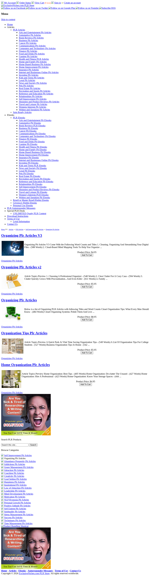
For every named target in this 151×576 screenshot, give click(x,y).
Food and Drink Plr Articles (32, 53)
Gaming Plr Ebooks (28, 144)
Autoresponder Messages (40, 570)
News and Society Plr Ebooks (33, 168)
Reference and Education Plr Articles (36, 93)
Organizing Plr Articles (52, 229)
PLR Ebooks (19, 117)
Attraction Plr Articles (14, 470)
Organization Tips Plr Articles (24, 333)
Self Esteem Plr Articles (15, 508)
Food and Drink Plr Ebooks (32, 141)
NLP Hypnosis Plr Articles (16, 500)
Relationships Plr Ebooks (30, 184)
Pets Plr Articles (26, 85)
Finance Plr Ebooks (28, 139)
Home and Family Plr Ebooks (33, 149)
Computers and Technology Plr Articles (37, 48)
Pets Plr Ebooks (26, 173)
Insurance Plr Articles (29, 69)
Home (10, 24)
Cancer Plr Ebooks (27, 131)
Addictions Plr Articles (14, 464)
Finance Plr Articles (28, 51)
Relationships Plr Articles (30, 96)
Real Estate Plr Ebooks (29, 176)
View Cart (39, 2)
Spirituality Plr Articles (14, 511)
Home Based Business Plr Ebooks (35, 152)
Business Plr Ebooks (28, 128)
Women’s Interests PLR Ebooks (34, 195)
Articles (11, 229)
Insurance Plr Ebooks (29, 157)
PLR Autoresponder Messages (21, 208)
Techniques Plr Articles (15, 520)
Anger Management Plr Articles (18, 467)
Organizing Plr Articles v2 (21, 267)
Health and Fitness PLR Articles (34, 59)
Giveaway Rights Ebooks (25, 203)
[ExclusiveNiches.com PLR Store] (17, 5)
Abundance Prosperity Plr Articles (20, 461)
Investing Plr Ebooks (28, 163)
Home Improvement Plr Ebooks (34, 155)
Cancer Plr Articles (27, 43)
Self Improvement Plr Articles (32, 99)
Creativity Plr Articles (14, 476)
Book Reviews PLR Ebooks (32, 125)
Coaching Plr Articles (14, 473)
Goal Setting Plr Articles (15, 479)
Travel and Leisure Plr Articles (33, 104)
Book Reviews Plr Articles (31, 38)
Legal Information (21, 221)
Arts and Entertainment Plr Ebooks (35, 120)
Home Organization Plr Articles (25, 365)
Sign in (57, 2)
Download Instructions (17, 216)
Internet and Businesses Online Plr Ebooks (39, 160)
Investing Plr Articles (28, 75)
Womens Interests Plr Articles (32, 107)
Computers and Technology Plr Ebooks (37, 136)
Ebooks (22, 570)
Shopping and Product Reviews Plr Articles (39, 101)
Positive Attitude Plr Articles (17, 505)
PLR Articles (19, 30)
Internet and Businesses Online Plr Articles (39, 72)
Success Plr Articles (13, 517)
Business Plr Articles (28, 40)
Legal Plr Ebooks (27, 171)
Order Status (25, 2)
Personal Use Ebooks (23, 205)
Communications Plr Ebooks (32, 133)
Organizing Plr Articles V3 (21, 235)
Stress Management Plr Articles (18, 514)
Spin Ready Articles (22, 112)
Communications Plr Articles (32, 46)
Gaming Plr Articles (28, 56)
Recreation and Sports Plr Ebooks (34, 179)
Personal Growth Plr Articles (17, 502)
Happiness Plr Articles (14, 482)
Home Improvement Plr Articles (34, 67)
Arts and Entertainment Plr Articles (35, 32)
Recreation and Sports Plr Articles (34, 91)
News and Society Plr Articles (33, 83)
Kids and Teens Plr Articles (31, 77)
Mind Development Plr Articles (18, 494)
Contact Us (12, 224)
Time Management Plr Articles (18, 523)
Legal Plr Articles (27, 80)
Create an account (72, 2)
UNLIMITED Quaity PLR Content (29, 213)
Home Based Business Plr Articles (35, 64)
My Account (10, 2)
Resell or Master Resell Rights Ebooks (31, 200)
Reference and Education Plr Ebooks (36, 181)
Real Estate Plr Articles (29, 88)
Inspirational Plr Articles (15, 485)
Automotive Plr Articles (30, 35)
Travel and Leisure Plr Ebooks (33, 192)
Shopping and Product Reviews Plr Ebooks (39, 189)
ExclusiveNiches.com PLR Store (34, 573)
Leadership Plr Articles (14, 491)
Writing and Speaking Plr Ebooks (34, 197)
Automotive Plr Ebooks (30, 123)
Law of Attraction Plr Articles (18, 488)
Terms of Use (13, 219)
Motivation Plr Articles (14, 497)
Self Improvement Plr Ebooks (32, 187)
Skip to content (8, 19)
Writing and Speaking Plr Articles (34, 109)
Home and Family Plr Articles (33, 61)
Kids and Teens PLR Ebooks (32, 165)
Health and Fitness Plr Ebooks (33, 147)
